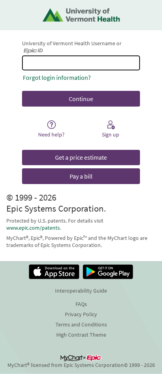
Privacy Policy (81, 314)
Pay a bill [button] (81, 176)
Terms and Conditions (81, 324)
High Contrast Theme (81, 334)
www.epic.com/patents (33, 227)
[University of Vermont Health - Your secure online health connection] (81, 15)
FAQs (81, 304)
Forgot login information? (57, 77)
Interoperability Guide (81, 290)
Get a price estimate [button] (81, 157)
